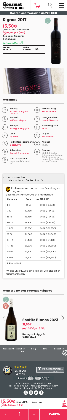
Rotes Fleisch (49, 111)
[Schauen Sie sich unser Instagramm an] (31, 394)
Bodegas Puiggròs (14, 35)
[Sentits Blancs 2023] (11, 319)
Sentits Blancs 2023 (40, 319)
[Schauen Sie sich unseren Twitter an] (36, 394)
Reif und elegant (18, 120)
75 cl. (44, 128)
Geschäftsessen (50, 120)
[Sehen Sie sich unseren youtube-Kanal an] (26, 394)
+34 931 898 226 (20, 385)
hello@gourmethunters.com (44, 385)
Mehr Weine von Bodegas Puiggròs (27, 290)
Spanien (14, 136)
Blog (33, 349)
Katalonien (48, 136)
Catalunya (9, 38)
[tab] (33, 179)
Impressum (46, 388)
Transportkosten (11, 349)
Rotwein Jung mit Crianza (19, 112)
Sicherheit (59, 349)
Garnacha (23, 153)
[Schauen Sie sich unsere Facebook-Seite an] (41, 394)
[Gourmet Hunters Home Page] (12, 4)
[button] (26, 180)
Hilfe (44, 349)
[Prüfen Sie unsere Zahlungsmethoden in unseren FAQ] (33, 378)
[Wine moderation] (50, 370)
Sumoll (13, 153)
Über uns (22, 350)
